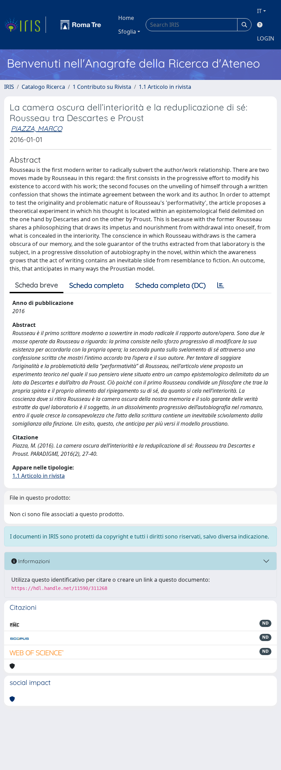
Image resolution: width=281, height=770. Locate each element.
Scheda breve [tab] (36, 285)
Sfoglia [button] (127, 31)
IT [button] (259, 11)
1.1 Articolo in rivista (165, 87)
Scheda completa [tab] (96, 285)
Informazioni (33, 561)
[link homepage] (25, 24)
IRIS (9, 87)
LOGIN (265, 38)
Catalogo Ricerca (43, 87)
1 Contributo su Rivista (102, 87)
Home (126, 18)
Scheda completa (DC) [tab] (170, 285)
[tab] (220, 285)
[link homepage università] (80, 24)
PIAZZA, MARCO (36, 128)
